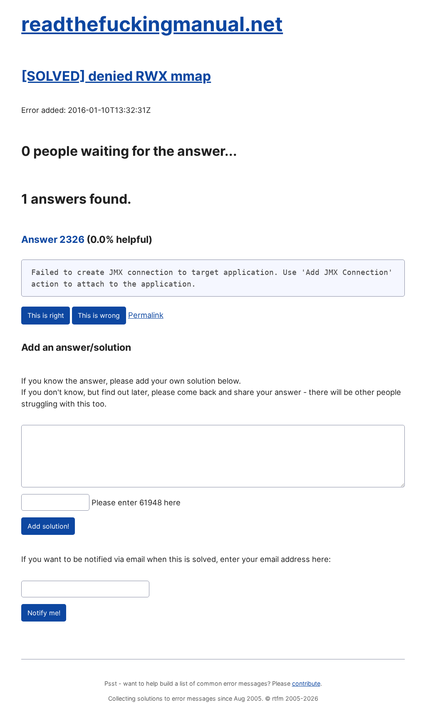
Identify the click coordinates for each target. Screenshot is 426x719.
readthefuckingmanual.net (152, 24)
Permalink (145, 315)
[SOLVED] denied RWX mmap (116, 76)
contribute (306, 683)
